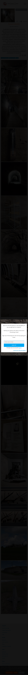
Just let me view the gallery (19, 350)
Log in (20, 347)
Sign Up (14, 345)
